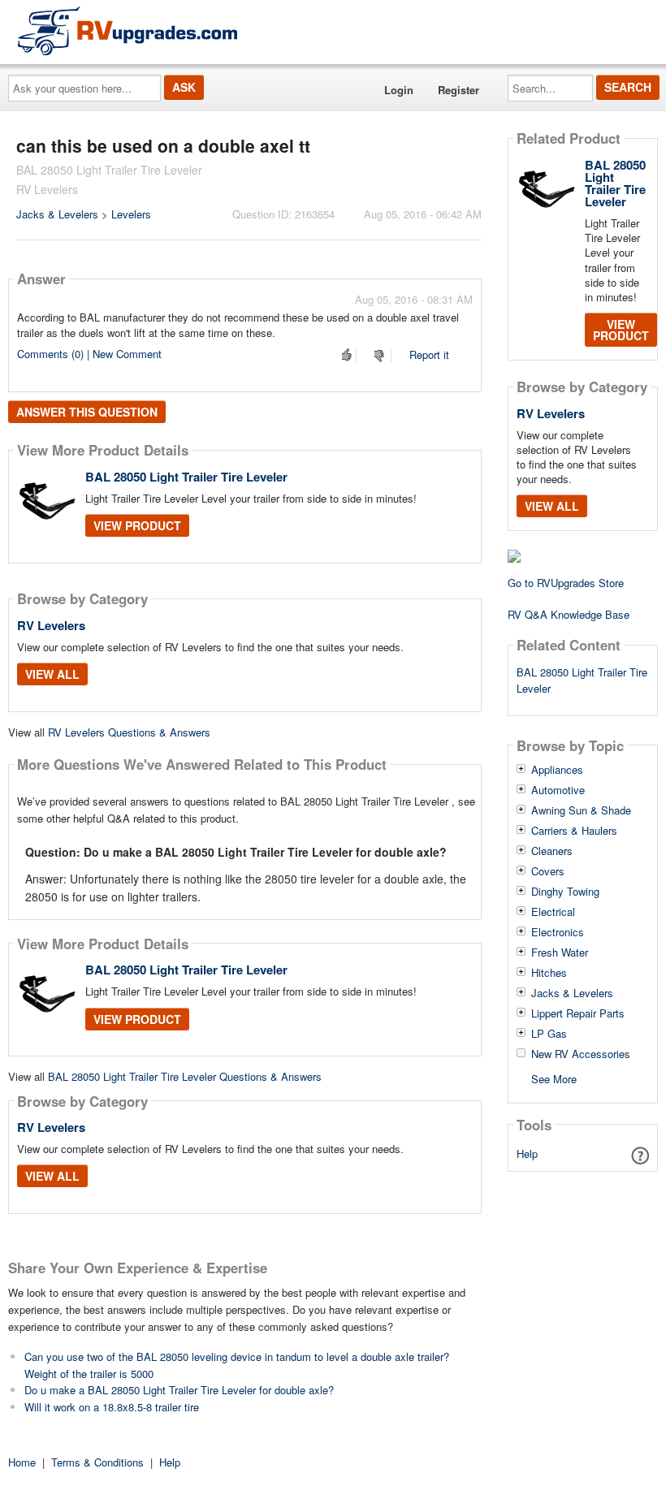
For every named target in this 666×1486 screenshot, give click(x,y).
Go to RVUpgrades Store (566, 582)
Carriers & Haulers (574, 830)
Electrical (553, 912)
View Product (137, 525)
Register (458, 89)
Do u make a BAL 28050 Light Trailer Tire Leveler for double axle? (179, 1389)
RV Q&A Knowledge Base (568, 614)
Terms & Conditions (97, 1462)
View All (52, 674)
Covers (547, 871)
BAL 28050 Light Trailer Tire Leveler (186, 477)
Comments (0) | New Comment (89, 353)
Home (22, 1462)
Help (527, 1153)
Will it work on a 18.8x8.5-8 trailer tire (111, 1407)
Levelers (131, 214)
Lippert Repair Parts (578, 1013)
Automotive (558, 790)
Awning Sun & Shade (581, 810)
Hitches (549, 972)
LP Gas (549, 1033)
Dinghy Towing (565, 891)
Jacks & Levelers (57, 214)
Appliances (557, 769)
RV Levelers (51, 625)
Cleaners (552, 851)
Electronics (557, 932)
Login (398, 89)
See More (554, 1078)
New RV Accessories (580, 1054)
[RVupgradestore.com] (127, 30)
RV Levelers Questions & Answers (129, 732)
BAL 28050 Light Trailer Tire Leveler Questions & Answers (185, 1076)
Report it (429, 354)
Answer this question (87, 412)
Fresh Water (559, 952)
